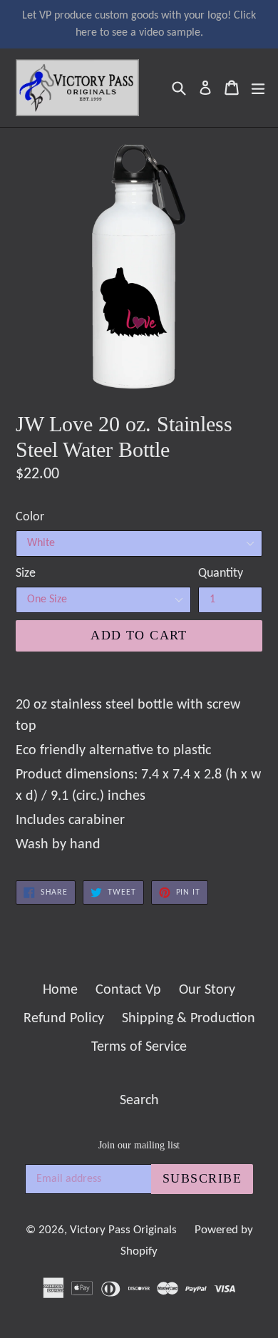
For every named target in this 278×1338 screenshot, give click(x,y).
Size (26, 573)
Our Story (207, 990)
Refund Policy (64, 1019)
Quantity (220, 573)
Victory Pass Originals (123, 1230)
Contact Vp (128, 990)
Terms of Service (139, 1047)
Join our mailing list (139, 1145)
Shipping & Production (188, 1019)
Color (30, 517)
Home (60, 990)
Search (139, 1100)
